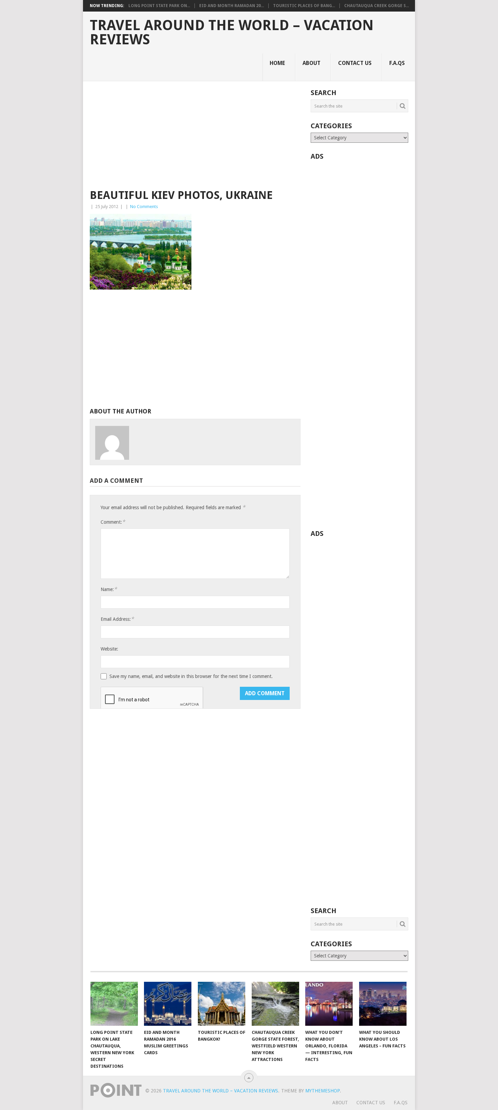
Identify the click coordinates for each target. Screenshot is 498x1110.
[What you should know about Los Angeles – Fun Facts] (383, 1004)
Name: (109, 589)
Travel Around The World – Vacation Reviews (232, 32)
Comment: (113, 522)
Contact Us (355, 63)
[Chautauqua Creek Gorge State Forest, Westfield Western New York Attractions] (275, 1004)
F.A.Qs (397, 63)
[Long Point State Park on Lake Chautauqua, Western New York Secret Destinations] (114, 1004)
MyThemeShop (322, 1090)
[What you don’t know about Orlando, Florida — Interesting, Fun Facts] (329, 1004)
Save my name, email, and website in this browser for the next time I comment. (191, 676)
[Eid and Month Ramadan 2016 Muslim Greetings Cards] (167, 1004)
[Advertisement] (195, 139)
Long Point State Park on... (159, 5)
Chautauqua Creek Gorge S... (376, 5)
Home (277, 63)
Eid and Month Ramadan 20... (231, 5)
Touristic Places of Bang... (304, 5)
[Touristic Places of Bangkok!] (221, 1004)
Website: (109, 649)
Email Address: (117, 619)
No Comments (144, 206)
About (311, 63)
